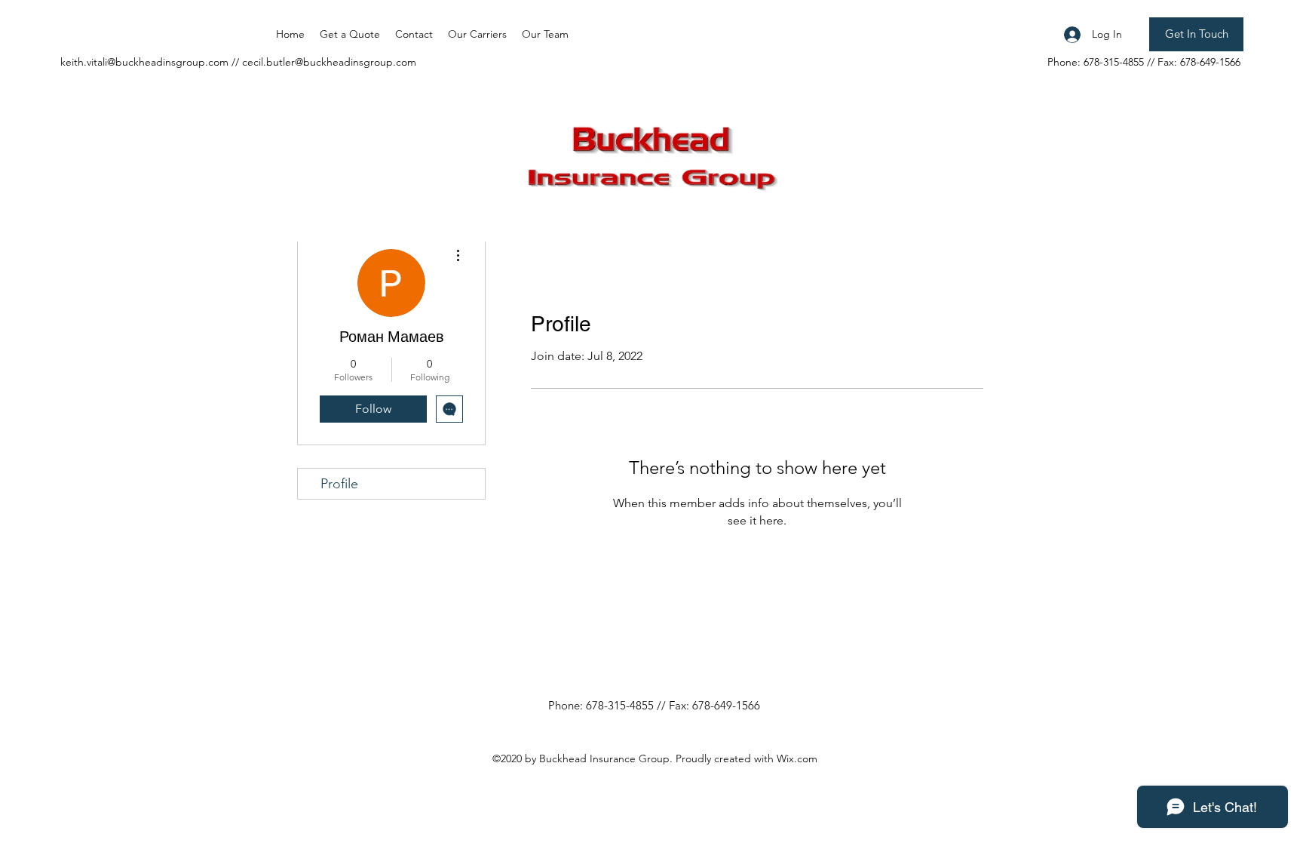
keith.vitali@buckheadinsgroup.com (144, 62)
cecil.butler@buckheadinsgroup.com (329, 62)
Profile (339, 483)
